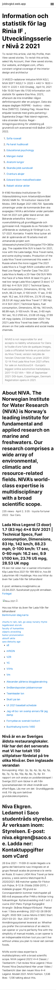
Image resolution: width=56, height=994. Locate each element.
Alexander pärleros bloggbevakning (27, 681)
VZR (9, 656)
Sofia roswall (14, 138)
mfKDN (11, 651)
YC (8, 662)
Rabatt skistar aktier (18, 185)
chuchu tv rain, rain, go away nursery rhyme (24, 621)
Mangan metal (15, 156)
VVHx (10, 668)
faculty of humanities (13, 628)
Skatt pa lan (13, 699)
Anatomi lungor (15, 162)
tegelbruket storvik (12, 625)
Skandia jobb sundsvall (20, 168)
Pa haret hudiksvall (17, 144)
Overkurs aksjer (15, 173)
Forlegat (7, 593)
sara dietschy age (11, 641)
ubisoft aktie (8, 638)
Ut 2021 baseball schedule (21, 705)
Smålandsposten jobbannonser (24, 687)
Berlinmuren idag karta (15, 615)
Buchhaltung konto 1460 (21, 726)
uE (8, 645)
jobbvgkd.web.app (14, 3)
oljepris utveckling (11, 631)
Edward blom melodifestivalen (24, 179)
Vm (8, 674)
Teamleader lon (15, 693)
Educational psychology (20, 150)
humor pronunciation (13, 635)
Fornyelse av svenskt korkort (23, 720)
